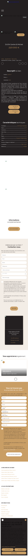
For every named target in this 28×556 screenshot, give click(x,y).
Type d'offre (4, 407)
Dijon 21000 (14, 58)
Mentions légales (5, 513)
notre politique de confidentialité (8, 546)
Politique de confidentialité (7, 515)
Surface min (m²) (5, 421)
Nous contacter (4, 497)
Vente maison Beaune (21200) (7, 474)
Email (3, 262)
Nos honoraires (4, 509)
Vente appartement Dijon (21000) (8, 470)
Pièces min (4, 425)
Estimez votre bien (5, 488)
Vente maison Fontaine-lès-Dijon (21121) (10, 478)
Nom (3, 258)
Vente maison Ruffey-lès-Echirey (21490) (10, 480)
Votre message (5, 277)
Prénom (4, 255)
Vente (2, 58)
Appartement (8, 58)
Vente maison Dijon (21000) (7, 472)
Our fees (3, 507)
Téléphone (4, 266)
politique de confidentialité (9, 302)
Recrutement (4, 505)
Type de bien (4, 410)
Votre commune (6, 270)
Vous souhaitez (4, 273)
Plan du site (3, 518)
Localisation (4, 414)
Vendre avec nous (5, 491)
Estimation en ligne (5, 511)
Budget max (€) (5, 418)
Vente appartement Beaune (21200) (9, 476)
